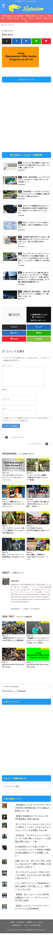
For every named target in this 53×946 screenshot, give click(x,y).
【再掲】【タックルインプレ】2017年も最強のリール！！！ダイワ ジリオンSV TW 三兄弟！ (32, 897)
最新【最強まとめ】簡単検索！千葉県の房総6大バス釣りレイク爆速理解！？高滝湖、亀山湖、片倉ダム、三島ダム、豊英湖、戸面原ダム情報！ (26, 18)
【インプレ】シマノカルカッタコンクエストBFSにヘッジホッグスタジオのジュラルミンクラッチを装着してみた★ (33, 827)
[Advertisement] (26, 116)
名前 (5, 389)
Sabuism (15, 581)
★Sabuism (20, 922)
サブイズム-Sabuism (25, 930)
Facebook (36, 609)
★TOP (12, 922)
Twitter (26, 609)
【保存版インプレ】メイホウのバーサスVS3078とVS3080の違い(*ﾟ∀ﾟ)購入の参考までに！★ (33, 808)
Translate (22, 691)
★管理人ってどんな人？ (35, 922)
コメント (6, 366)
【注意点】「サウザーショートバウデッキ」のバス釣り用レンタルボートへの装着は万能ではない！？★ (33, 838)
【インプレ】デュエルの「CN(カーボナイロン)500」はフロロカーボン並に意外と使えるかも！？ (33, 875)
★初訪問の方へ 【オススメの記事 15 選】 (26, 925)
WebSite (17, 609)
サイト (4, 408)
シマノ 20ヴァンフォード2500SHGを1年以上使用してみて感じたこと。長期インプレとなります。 (33, 886)
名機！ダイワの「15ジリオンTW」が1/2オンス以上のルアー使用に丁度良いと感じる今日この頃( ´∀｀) (33, 864)
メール (5, 399)
